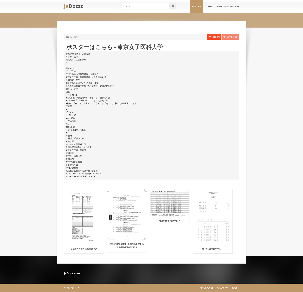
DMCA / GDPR (222, 288)
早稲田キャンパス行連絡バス (84, 248)
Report (215, 36)
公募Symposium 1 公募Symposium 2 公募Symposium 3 (126, 246)
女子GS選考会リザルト (212, 248)
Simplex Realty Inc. (169, 221)
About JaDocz (206, 288)
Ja (73, 6)
